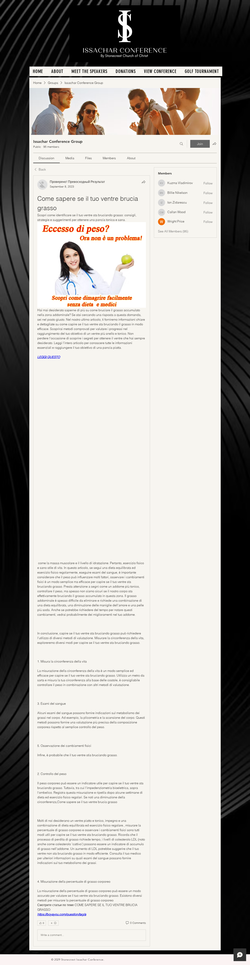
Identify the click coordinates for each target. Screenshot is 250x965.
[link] (46, 158)
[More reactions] (53, 923)
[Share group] (214, 143)
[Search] (181, 144)
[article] (91, 560)
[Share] (143, 182)
